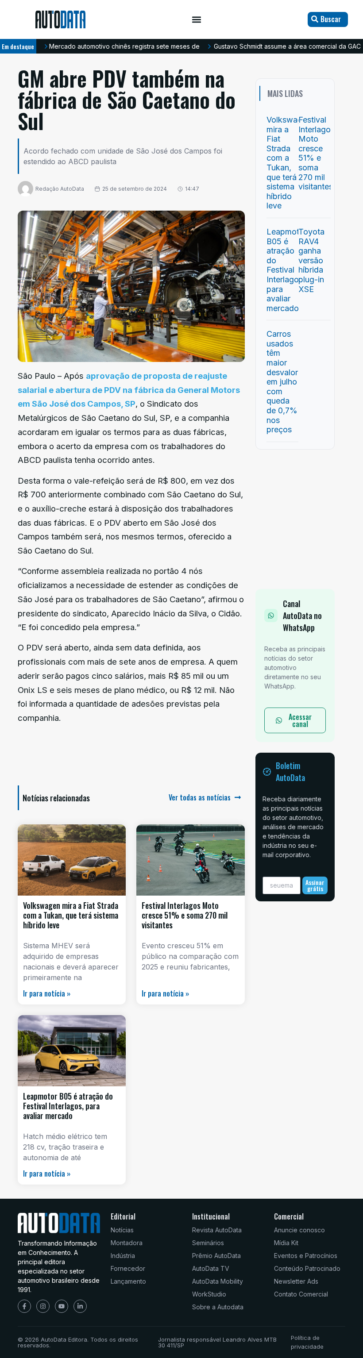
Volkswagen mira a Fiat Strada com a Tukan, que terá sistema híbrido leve (70, 915)
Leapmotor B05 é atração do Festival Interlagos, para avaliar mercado (68, 1105)
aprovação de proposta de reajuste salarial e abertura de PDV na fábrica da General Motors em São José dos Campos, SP (129, 390)
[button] (196, 19)
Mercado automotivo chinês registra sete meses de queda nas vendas (152, 46)
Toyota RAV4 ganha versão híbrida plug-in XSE (311, 260)
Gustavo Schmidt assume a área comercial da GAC (287, 46)
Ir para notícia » (46, 993)
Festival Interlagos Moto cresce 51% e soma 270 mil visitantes (185, 915)
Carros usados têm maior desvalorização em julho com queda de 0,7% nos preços (294, 381)
